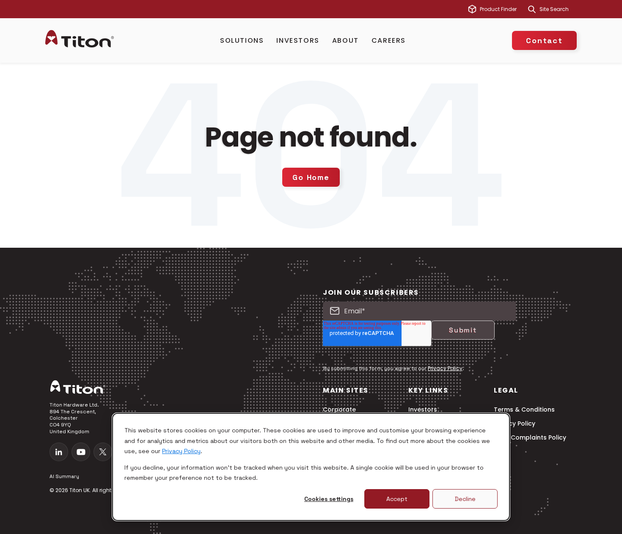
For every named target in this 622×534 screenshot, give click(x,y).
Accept (396, 499)
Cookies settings (328, 499)
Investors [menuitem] (422, 409)
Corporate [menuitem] (339, 409)
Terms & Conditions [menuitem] (524, 409)
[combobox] (558, 9)
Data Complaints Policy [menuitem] (530, 437)
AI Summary (64, 476)
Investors (297, 40)
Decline (465, 499)
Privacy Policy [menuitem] (514, 423)
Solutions (242, 40)
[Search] (532, 9)
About (345, 40)
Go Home (311, 177)
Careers (389, 40)
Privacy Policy (181, 451)
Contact (544, 40)
